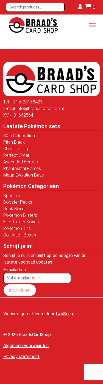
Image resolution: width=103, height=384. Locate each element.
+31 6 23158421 (27, 102)
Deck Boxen (15, 208)
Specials (11, 195)
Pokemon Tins (17, 228)
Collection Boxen (19, 235)
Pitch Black (14, 142)
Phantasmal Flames (22, 168)
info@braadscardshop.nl (40, 108)
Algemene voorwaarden (26, 345)
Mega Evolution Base (23, 175)
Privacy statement (21, 356)
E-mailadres (14, 269)
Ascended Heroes (20, 161)
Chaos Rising (15, 148)
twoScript (65, 313)
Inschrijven (19, 290)
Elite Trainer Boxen (21, 221)
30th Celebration (19, 135)
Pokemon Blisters (20, 215)
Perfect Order (16, 155)
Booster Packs (17, 202)
